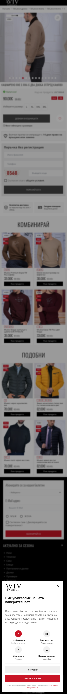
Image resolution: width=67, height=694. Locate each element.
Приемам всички (32, 678)
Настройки (32, 670)
